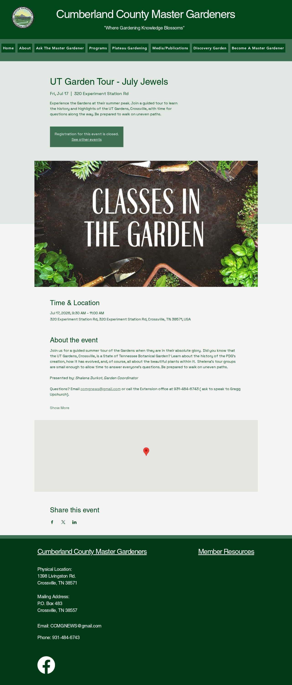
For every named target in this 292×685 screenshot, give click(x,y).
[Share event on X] (63, 522)
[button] (98, 48)
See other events (87, 139)
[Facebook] (46, 665)
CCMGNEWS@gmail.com (76, 626)
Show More (59, 407)
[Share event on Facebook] (52, 522)
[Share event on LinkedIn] (74, 522)
